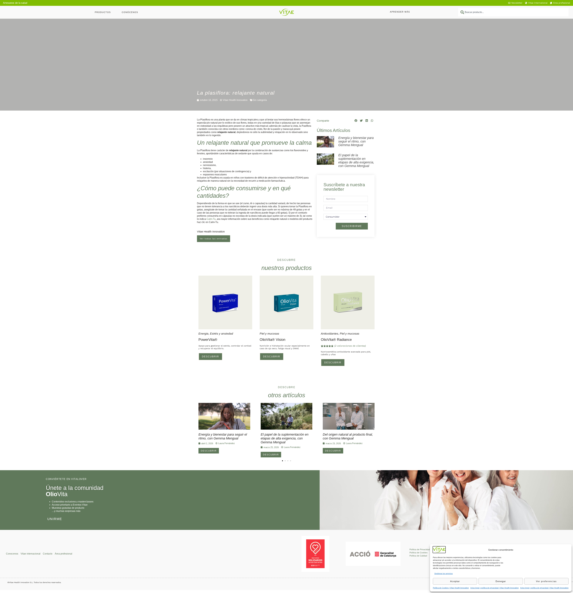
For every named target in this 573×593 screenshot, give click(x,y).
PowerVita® (207, 340)
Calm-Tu (211, 219)
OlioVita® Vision (272, 340)
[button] (356, 120)
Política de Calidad (418, 556)
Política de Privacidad (419, 549)
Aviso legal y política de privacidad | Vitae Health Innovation (494, 588)
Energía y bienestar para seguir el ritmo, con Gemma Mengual (356, 141)
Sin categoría (260, 100)
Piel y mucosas (269, 333)
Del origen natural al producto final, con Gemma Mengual (348, 436)
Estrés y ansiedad (221, 333)
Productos (103, 12)
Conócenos (130, 12)
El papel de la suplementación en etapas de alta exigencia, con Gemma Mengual (356, 160)
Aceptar (455, 581)
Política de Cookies (418, 552)
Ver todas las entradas (213, 238)
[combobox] (513, 12)
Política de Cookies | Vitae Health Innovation (451, 588)
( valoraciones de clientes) (350, 345)
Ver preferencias (546, 581)
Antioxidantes (329, 333)
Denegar (501, 581)
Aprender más (400, 12)
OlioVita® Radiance (336, 340)
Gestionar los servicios (443, 574)
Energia (203, 333)
